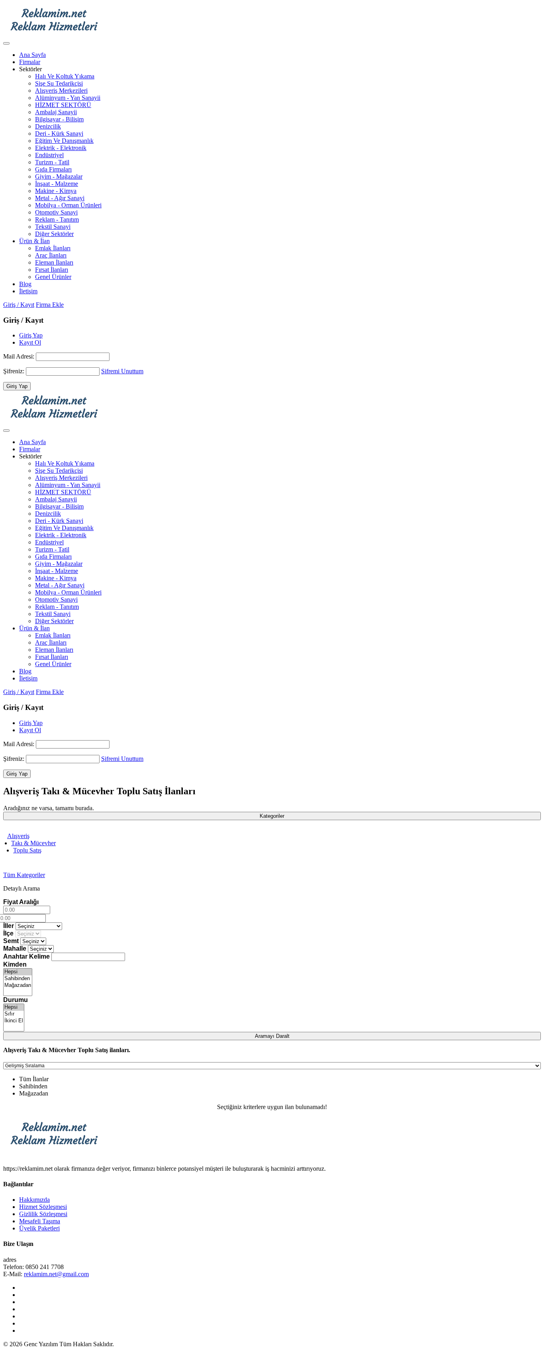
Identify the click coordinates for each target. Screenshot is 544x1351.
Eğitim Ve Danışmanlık (64, 140)
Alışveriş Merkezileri (61, 90)
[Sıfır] (14, 1014)
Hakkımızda (34, 1199)
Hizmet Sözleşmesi (43, 1206)
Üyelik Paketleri (39, 1228)
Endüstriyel (49, 155)
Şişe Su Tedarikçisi (59, 83)
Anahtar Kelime (26, 956)
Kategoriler (272, 816)
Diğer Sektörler (54, 233)
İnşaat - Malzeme (56, 183)
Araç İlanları (51, 255)
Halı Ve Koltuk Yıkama (64, 76)
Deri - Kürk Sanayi (59, 133)
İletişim (28, 291)
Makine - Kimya (55, 190)
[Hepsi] (18, 972)
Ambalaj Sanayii (56, 112)
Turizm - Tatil (52, 162)
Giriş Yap (31, 335)
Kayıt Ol (30, 342)
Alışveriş (18, 835)
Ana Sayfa (32, 54)
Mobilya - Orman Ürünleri (68, 205)
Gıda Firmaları (53, 169)
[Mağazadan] (18, 985)
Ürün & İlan (34, 241)
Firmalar (29, 61)
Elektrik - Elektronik (60, 147)
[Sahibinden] (18, 978)
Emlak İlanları (52, 248)
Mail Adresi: (19, 356)
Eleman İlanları (54, 262)
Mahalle (14, 948)
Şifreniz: (14, 371)
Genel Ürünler (53, 276)
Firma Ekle (50, 304)
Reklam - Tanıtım (57, 219)
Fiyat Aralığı (21, 902)
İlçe (8, 933)
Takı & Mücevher (33, 843)
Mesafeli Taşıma (39, 1221)
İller (8, 925)
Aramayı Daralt (272, 1036)
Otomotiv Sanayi (56, 212)
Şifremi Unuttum (122, 371)
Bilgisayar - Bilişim (59, 119)
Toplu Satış (27, 850)
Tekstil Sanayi (52, 226)
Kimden (15, 964)
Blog (25, 284)
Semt (11, 941)
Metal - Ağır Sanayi (59, 198)
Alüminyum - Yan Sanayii (67, 97)
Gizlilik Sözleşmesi (43, 1214)
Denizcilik (48, 126)
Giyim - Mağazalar (58, 176)
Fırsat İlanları (51, 269)
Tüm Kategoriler (24, 874)
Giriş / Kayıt (18, 304)
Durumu (15, 999)
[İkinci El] (14, 1021)
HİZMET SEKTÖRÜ (63, 104)
